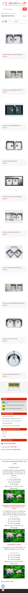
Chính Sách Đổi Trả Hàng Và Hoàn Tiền (11, 418)
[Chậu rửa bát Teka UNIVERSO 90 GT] (14, 110)
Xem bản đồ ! (14, 488)
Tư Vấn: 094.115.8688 (14, 519)
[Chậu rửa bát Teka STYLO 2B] (14, 323)
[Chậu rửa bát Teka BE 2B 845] (14, 145)
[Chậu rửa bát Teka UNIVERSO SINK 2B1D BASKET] (14, 288)
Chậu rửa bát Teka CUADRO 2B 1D (11, 232)
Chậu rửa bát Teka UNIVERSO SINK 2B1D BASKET (15, 303)
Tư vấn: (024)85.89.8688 (15, 479)
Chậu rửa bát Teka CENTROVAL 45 (11, 374)
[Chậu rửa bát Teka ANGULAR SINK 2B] (14, 252)
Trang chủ (3, 13)
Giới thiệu (4, 431)
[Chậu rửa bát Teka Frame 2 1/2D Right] (14, 181)
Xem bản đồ (14, 527)
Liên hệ (4, 436)
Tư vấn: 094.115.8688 (15, 482)
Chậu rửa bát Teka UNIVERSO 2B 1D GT (13, 90)
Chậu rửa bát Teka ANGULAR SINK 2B (12, 267)
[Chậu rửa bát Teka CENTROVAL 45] (14, 359)
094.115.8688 (14, 484)
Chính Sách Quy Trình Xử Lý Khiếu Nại (11, 421)
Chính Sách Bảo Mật (7, 423)
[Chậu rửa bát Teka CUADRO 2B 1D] (14, 216)
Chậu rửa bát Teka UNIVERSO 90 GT (12, 125)
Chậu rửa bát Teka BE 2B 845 (10, 161)
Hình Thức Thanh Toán (7, 416)
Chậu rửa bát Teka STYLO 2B (10, 338)
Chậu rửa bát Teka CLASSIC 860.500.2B (12, 54)
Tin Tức (4, 434)
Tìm (25, 9)
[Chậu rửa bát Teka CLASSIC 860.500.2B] (14, 39)
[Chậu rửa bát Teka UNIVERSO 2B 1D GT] (14, 74)
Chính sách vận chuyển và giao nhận (11, 425)
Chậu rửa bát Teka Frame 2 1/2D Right (12, 196)
